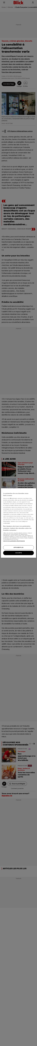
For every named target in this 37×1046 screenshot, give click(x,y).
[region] (18, 523)
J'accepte (18, 552)
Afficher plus (18, 547)
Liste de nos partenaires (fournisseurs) (14, 541)
